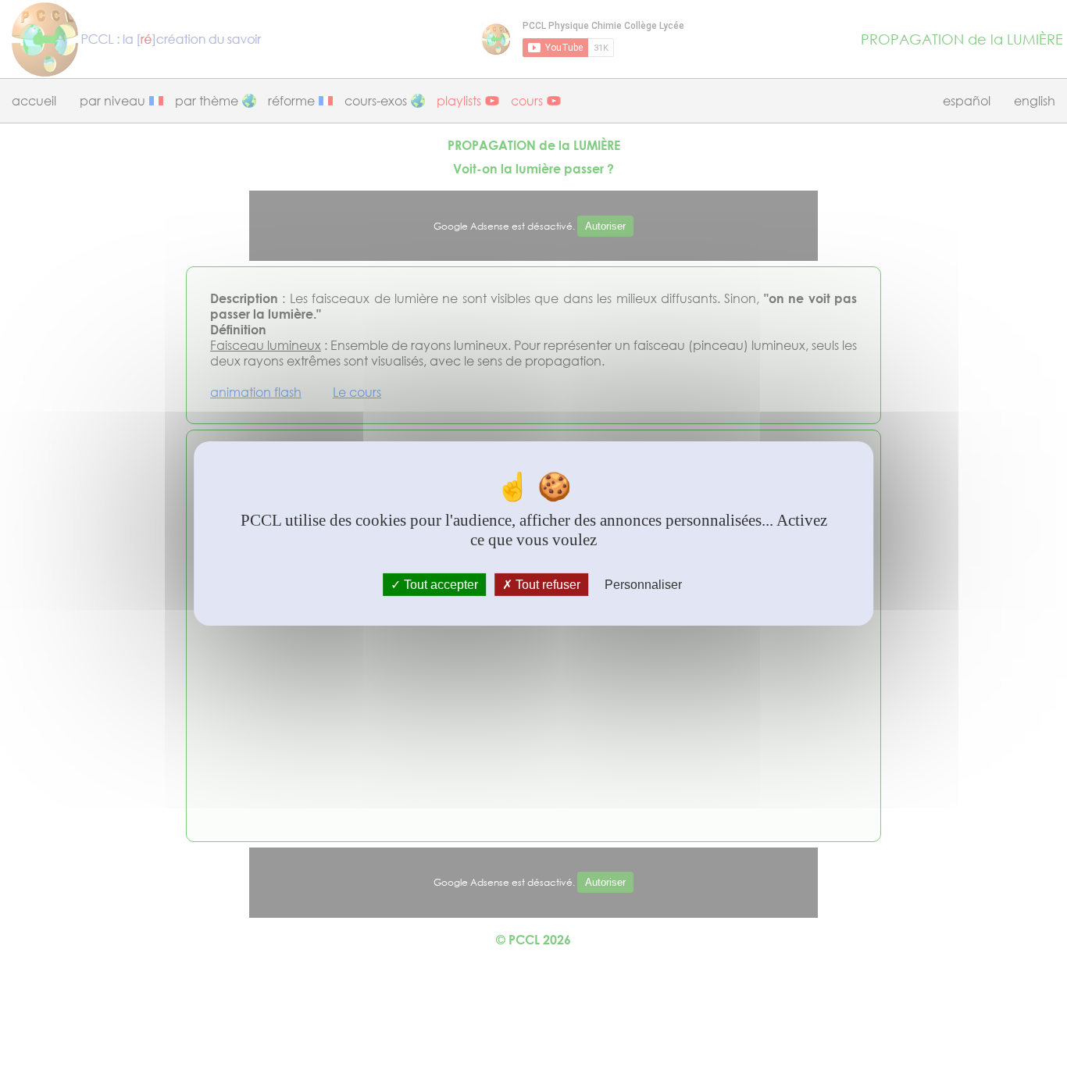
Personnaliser (643, 584)
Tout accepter (439, 584)
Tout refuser (546, 584)
